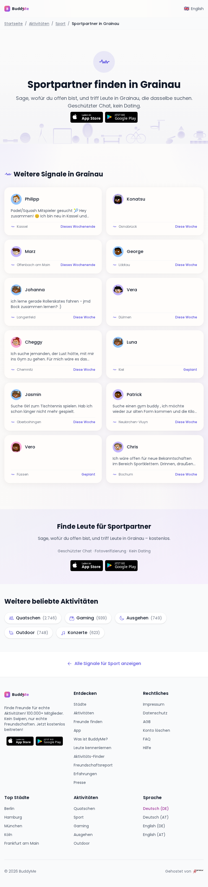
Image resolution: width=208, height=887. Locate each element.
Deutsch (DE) (156, 808)
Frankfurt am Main (21, 843)
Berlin (9, 808)
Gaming (81, 826)
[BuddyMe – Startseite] (20, 8)
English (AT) (154, 834)
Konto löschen (156, 730)
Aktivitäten (39, 23)
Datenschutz (155, 713)
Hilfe (147, 747)
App (77, 730)
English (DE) (154, 826)
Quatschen (84, 808)
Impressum (153, 704)
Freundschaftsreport (93, 765)
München (13, 826)
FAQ (147, 739)
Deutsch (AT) (156, 817)
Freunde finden (88, 721)
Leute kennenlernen (92, 747)
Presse (80, 782)
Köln (8, 834)
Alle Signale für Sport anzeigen (107, 663)
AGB (147, 721)
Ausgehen (83, 834)
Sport (61, 23)
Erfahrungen (85, 774)
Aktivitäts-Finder (89, 756)
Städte (80, 704)
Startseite (13, 23)
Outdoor (82, 843)
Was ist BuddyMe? (91, 739)
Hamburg (13, 817)
